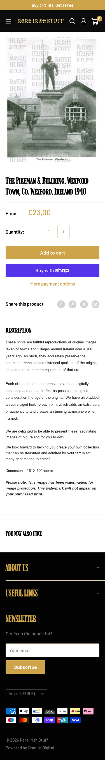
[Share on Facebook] (61, 304)
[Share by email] (95, 304)
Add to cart (52, 253)
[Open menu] (8, 21)
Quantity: (15, 231)
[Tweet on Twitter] (84, 304)
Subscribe (25, 667)
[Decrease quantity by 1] (34, 232)
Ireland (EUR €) (22, 693)
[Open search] (72, 21)
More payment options (52, 283)
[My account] (83, 21)
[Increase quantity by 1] (63, 232)
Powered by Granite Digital (30, 747)
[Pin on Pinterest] (72, 304)
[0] (94, 21)
